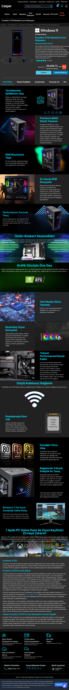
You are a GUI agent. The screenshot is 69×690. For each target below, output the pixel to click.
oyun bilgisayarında (31, 594)
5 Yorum (49, 60)
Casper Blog (41, 1)
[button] (2, 60)
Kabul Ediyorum (61, 684)
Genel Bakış (7, 82)
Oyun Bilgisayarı (12, 25)
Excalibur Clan (50, 1)
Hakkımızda (64, 1)
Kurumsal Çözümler (23, 1)
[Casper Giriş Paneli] (66, 6)
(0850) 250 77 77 (13, 669)
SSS (64, 82)
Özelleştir (44, 72)
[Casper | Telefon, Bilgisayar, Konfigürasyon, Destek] (12, 6)
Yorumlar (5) (54, 82)
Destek (57, 1)
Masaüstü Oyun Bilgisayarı (26, 25)
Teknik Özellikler (24, 82)
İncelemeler (40, 82)
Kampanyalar (33, 1)
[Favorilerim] (62, 6)
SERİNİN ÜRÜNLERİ (60, 72)
